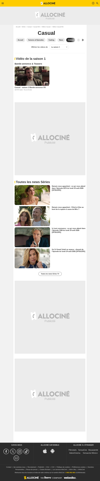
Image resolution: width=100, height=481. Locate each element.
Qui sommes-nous (19, 467)
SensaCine (82, 450)
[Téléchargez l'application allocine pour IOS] (46, 451)
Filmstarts (73, 450)
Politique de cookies (63, 467)
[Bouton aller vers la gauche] (78, 40)
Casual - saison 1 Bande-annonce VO (30, 87)
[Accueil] (48, 3)
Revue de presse (32, 469)
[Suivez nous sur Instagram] (20, 451)
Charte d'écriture (45, 469)
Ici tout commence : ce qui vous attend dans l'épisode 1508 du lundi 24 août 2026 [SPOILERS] (68, 230)
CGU (47, 467)
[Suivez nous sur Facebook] (6, 451)
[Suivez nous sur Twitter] (13, 451)
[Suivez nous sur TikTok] (27, 451)
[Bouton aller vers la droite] (82, 40)
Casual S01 (36, 27)
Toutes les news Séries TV (50, 274)
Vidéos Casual (46, 27)
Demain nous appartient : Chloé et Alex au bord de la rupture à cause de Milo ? (68, 208)
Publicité (41, 467)
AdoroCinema (74, 453)
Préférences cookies (79, 467)
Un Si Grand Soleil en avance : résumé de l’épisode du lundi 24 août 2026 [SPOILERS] (68, 250)
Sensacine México (90, 453)
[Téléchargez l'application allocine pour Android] (53, 451)
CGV (53, 467)
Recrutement (32, 467)
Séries (24, 27)
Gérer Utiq (72, 469)
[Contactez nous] (17, 458)
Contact (8, 467)
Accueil (18, 27)
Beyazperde (93, 450)
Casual (29, 27)
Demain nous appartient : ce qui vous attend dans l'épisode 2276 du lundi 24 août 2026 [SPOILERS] (68, 188)
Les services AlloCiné (60, 469)
